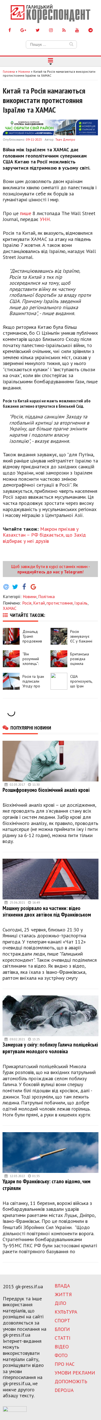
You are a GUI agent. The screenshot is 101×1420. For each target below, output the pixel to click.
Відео (62, 1347)
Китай (39, 603)
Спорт (62, 1320)
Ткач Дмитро (65, 139)
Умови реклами (75, 1373)
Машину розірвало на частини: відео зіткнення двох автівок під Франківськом (47, 911)
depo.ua (64, 1390)
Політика (46, 596)
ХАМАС (10, 608)
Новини (29, 596)
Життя (63, 1294)
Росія (26, 603)
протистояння (60, 603)
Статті (62, 1338)
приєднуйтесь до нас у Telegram (49, 572)
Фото (61, 1355)
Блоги (62, 1329)
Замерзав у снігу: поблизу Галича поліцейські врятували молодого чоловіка (50, 1048)
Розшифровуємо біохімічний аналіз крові (46, 789)
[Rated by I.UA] (15, 1410)
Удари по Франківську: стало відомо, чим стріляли (46, 1184)
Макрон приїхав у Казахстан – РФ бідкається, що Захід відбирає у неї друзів (44, 535)
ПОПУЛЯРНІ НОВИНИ (30, 727)
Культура (66, 1312)
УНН (45, 219)
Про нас (65, 1364)
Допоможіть (71, 1381)
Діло (60, 1303)
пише (25, 213)
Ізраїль (81, 603)
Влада (62, 1286)
